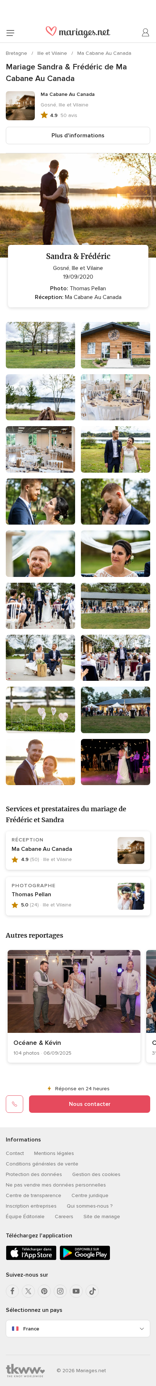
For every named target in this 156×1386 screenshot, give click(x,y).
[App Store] (31, 1259)
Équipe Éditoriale (25, 1216)
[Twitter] (28, 1291)
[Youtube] (76, 1291)
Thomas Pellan (31, 894)
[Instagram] (60, 1291)
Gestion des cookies (96, 1174)
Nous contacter (90, 1104)
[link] (74, 1006)
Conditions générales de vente (42, 1164)
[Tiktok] (92, 1291)
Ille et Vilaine (53, 53)
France (31, 1329)
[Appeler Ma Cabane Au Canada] (14, 1104)
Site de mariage (101, 1216)
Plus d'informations (78, 135)
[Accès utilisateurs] (146, 33)
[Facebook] (12, 1291)
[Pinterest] (44, 1291)
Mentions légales (54, 1153)
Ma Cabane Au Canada (104, 53)
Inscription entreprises (31, 1206)
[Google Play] (84, 1259)
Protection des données (34, 1174)
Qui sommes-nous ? (89, 1206)
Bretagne (17, 53)
